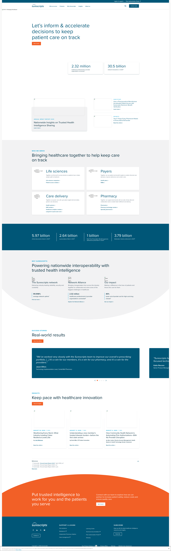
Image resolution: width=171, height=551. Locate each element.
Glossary (88, 538)
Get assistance (63, 528)
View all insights (37, 403)
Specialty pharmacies (106, 209)
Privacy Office (104, 546)
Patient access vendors (52, 182)
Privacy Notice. (18, 549)
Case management (64, 537)
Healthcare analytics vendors (54, 209)
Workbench (62, 531)
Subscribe (117, 534)
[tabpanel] (86, 363)
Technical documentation (92, 532)
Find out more (35, 299)
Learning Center (90, 528)
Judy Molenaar (39, 440)
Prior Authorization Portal (132, 1)
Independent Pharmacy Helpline (67, 534)
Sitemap (113, 546)
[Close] (168, 548)
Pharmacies (104, 205)
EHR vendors (49, 207)
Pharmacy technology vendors (109, 207)
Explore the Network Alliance (76, 302)
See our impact (108, 302)
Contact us (36, 535)
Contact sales (134, 6)
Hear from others (38, 341)
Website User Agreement (125, 546)
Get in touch (36, 43)
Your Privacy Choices (87, 546)
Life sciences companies (52, 180)
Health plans (104, 180)
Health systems (50, 205)
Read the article (37, 445)
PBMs (102, 182)
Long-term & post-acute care (53, 212)
